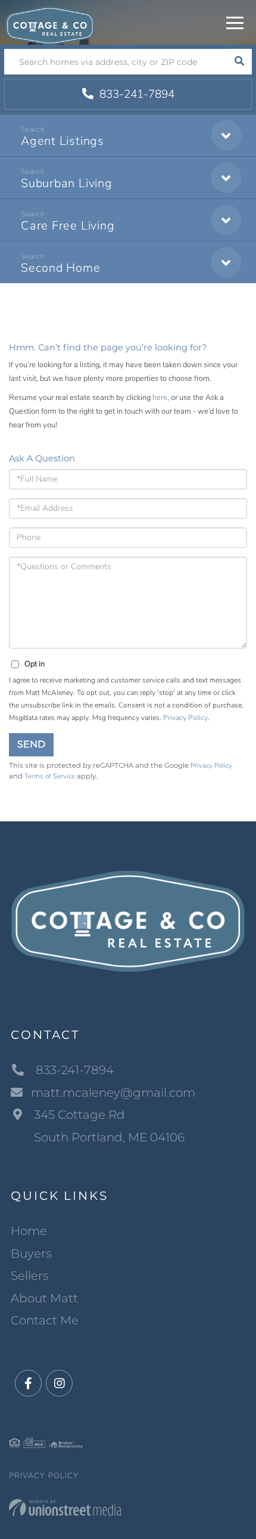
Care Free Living (67, 226)
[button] (239, 62)
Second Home (61, 268)
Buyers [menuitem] (31, 1253)
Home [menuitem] (29, 1231)
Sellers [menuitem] (30, 1275)
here (159, 397)
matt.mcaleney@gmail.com (113, 1092)
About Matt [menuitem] (44, 1298)
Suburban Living (67, 183)
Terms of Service (49, 776)
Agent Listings (62, 141)
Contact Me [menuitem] (45, 1320)
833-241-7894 (135, 94)
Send (31, 744)
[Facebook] (28, 1383)
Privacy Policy (185, 717)
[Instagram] (59, 1383)
